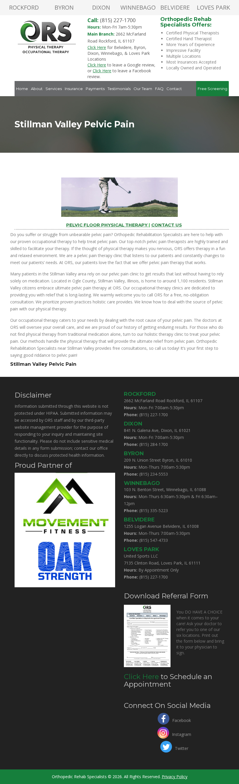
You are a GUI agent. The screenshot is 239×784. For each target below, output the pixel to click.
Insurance (74, 88)
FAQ (159, 88)
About (37, 88)
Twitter (181, 748)
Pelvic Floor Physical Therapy (107, 225)
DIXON (101, 7)
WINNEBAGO (138, 7)
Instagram (181, 734)
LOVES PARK (213, 7)
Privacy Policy (174, 776)
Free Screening (212, 88)
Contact (174, 88)
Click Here (141, 676)
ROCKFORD (24, 7)
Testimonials (119, 88)
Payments (95, 88)
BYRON (64, 7)
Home (22, 88)
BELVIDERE (175, 7)
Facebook (181, 720)
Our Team (142, 88)
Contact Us (166, 225)
